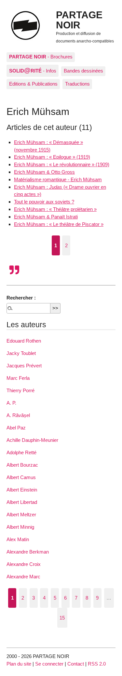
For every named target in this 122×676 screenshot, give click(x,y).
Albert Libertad (22, 502)
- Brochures (41, 56)
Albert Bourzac (22, 465)
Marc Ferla (18, 378)
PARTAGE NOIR (79, 19)
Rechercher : (21, 297)
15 (62, 617)
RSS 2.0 (97, 664)
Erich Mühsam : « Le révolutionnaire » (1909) (61, 164)
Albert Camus (21, 477)
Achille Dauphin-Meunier (32, 440)
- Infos (32, 70)
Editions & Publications (33, 84)
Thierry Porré (20, 390)
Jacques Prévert (24, 365)
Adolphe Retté (21, 452)
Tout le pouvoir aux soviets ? (44, 201)
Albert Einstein (22, 489)
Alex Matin (18, 539)
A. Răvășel (18, 415)
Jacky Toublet (21, 353)
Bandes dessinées (83, 70)
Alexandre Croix (24, 564)
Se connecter (49, 664)
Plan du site (19, 664)
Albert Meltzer (21, 514)
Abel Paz (16, 427)
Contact (75, 664)
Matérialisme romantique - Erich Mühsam (58, 179)
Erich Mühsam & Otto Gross (44, 172)
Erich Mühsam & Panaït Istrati (46, 216)
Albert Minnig (20, 527)
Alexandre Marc (23, 576)
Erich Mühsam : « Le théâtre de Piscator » (58, 224)
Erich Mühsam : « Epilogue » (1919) (52, 157)
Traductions (77, 84)
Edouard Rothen (24, 341)
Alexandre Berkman (28, 552)
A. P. (11, 403)
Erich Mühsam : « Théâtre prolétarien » (55, 209)
